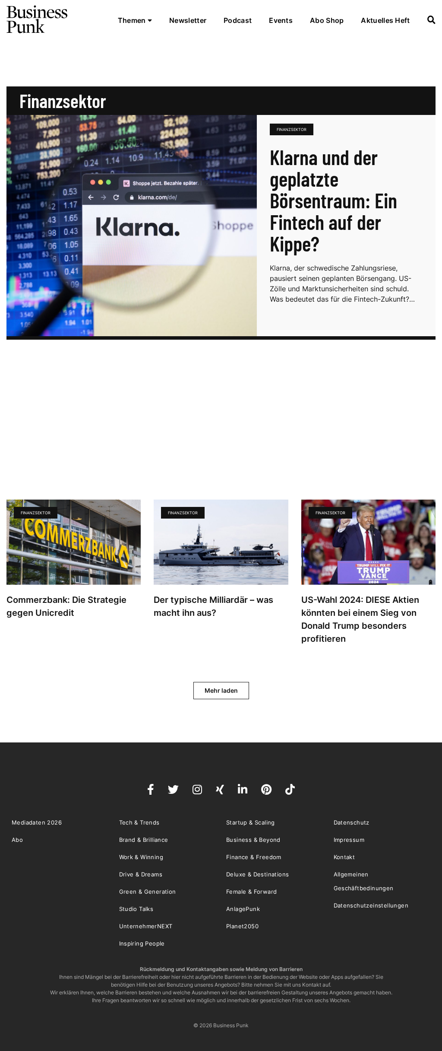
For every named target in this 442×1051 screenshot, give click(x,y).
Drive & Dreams (141, 874)
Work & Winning (141, 857)
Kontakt (344, 857)
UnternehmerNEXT (146, 926)
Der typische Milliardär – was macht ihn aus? (213, 606)
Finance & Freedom (253, 857)
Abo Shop (327, 20)
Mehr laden (221, 690)
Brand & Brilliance (143, 839)
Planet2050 (242, 926)
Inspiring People (142, 943)
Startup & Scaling (250, 822)
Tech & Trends (139, 822)
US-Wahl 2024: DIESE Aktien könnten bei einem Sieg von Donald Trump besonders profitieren (360, 619)
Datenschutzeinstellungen (371, 905)
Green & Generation (147, 891)
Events (281, 20)
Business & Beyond (253, 839)
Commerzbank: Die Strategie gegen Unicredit (66, 606)
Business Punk (37, 19)
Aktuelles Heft (385, 20)
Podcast (238, 20)
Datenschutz (351, 822)
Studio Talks (136, 908)
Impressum (349, 839)
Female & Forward (251, 891)
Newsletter (187, 20)
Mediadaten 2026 (37, 822)
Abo (17, 839)
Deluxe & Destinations (257, 874)
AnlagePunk (243, 908)
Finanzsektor (291, 129)
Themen (133, 20)
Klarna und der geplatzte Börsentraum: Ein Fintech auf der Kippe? (333, 200)
